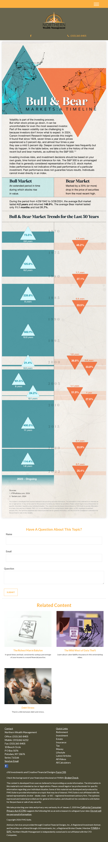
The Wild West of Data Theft (80, 650)
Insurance (61, 742)
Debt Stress (28, 707)
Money (59, 749)
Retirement (62, 732)
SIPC (9, 831)
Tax (58, 745)
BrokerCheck (71, 777)
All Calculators (63, 762)
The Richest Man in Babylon (28, 650)
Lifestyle (60, 752)
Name (9, 534)
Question (9, 568)
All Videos (61, 759)
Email (9, 551)
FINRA (94, 828)
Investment (62, 735)
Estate (59, 738)
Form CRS (61, 772)
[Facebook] (30, 36)
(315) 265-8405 (78, 35)
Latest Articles (63, 755)
